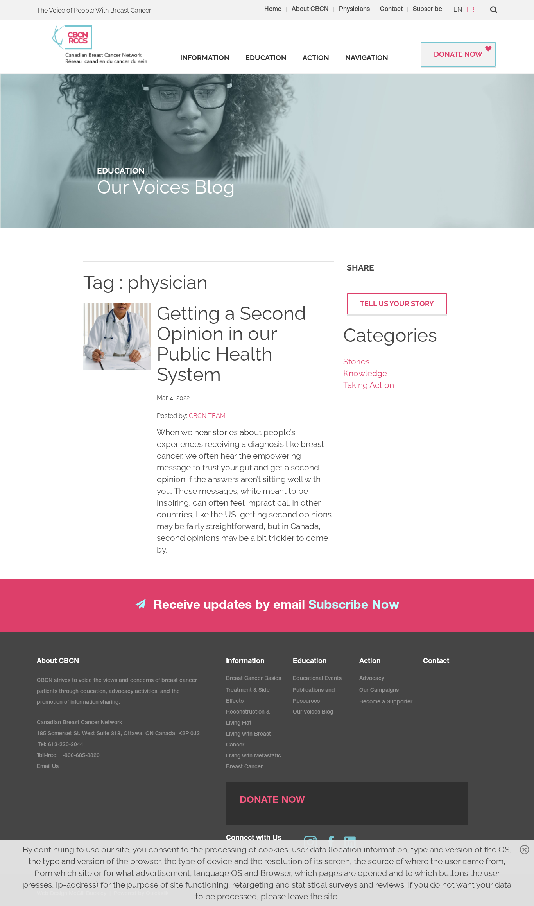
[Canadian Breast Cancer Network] (100, 44)
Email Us (48, 767)
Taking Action (368, 385)
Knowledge (365, 373)
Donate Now (458, 54)
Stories (356, 361)
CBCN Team (207, 416)
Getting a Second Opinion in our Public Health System (231, 343)
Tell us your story (397, 304)
